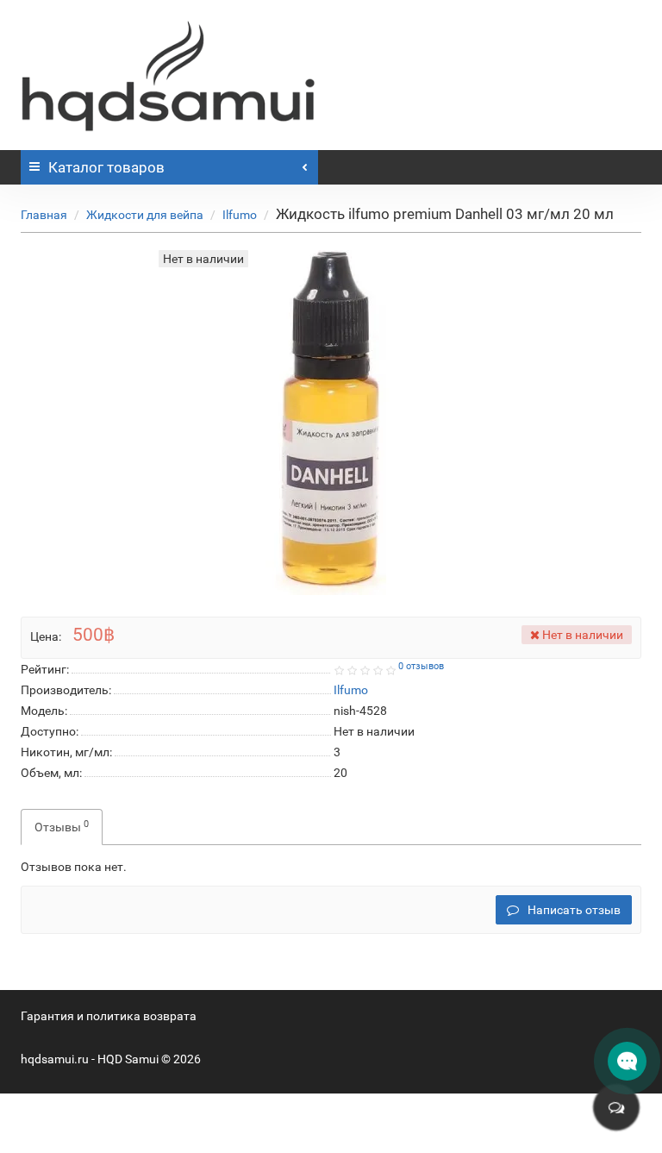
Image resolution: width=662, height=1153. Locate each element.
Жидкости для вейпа (144, 215)
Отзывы (61, 826)
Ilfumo (239, 215)
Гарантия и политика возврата (109, 1016)
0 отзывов (421, 666)
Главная (44, 215)
